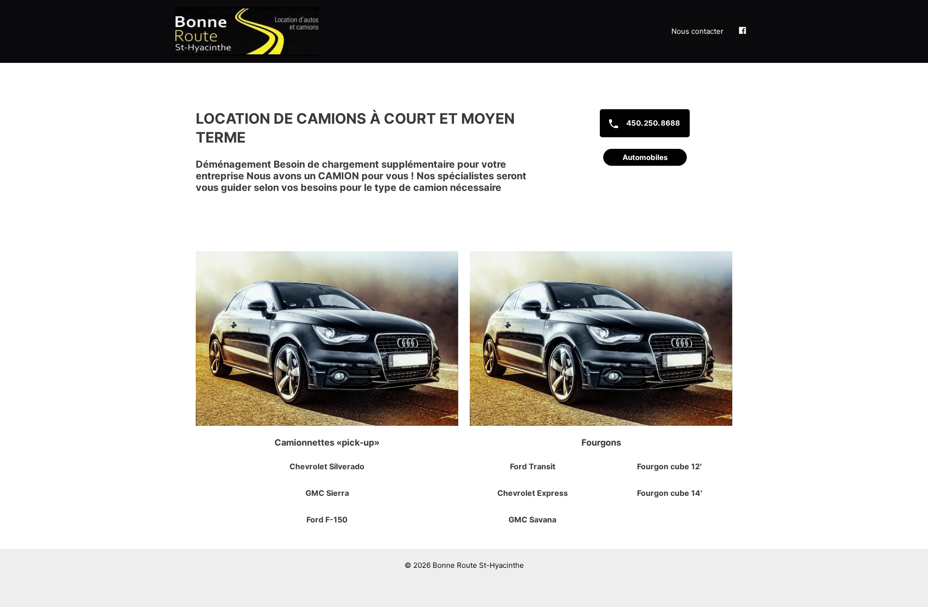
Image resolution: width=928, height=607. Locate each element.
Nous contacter (697, 31)
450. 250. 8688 (652, 123)
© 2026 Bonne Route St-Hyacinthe (464, 565)
